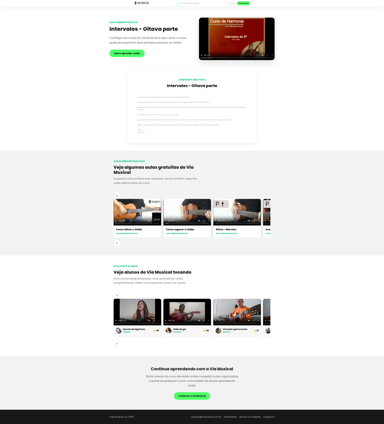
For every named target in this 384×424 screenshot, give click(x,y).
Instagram (269, 416)
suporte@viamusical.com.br (206, 416)
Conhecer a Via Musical (192, 396)
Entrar (233, 3)
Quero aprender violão (127, 53)
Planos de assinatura (190, 3)
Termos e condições (250, 416)
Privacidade (230, 416)
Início (178, 3)
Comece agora (243, 3)
